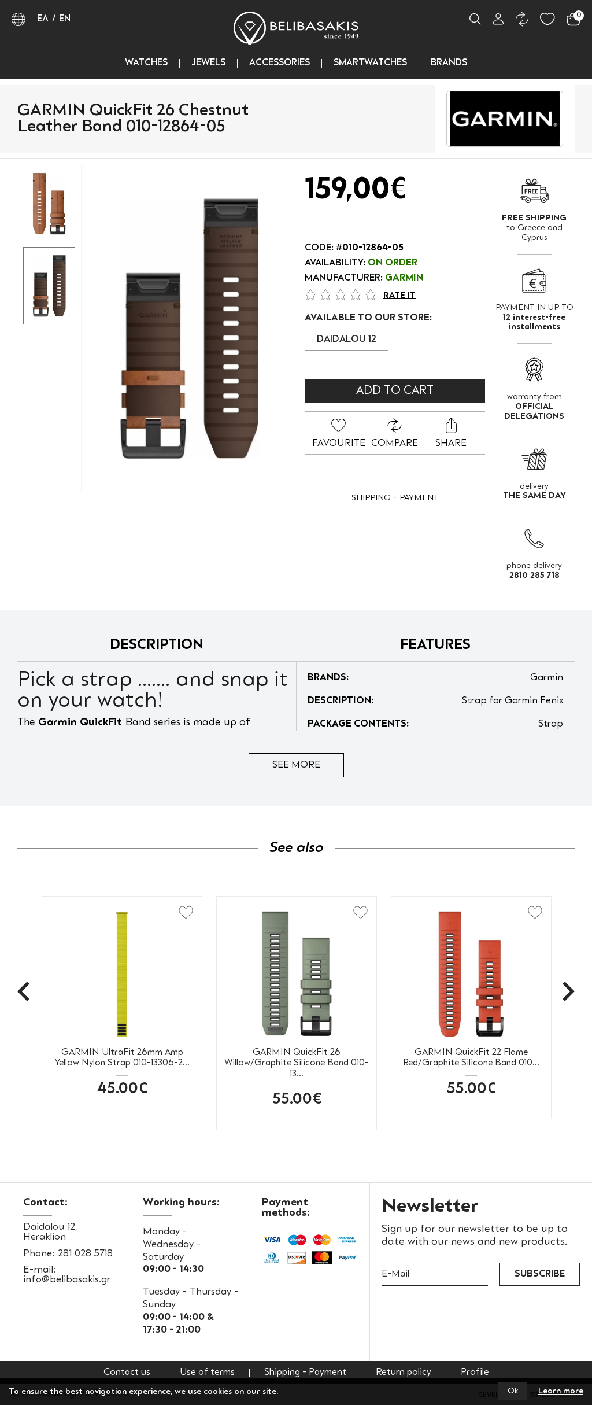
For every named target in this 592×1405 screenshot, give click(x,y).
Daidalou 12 (346, 339)
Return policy (403, 1373)
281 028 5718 (85, 1254)
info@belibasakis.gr (66, 1280)
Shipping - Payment (395, 498)
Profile (475, 1373)
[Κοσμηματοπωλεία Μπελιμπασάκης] (296, 28)
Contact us (126, 1373)
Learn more (560, 1391)
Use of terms (207, 1373)
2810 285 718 (534, 575)
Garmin (404, 278)
